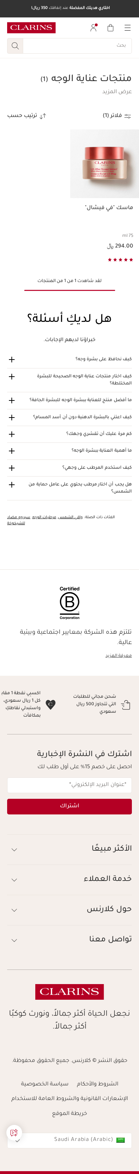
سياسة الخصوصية (44, 1114)
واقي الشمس (70, 517)
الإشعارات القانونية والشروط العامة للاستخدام (69, 1129)
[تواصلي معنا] (14, 1132)
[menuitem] (93, 27)
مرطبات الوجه (44, 517)
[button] (117, 92)
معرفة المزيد (118, 656)
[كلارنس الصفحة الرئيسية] (31, 28)
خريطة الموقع (69, 1144)
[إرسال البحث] (15, 46)
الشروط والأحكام (97, 1114)
